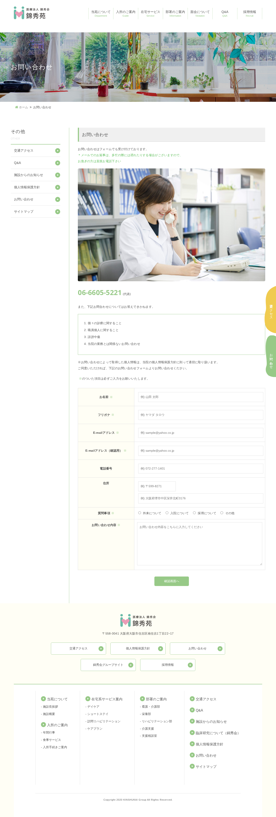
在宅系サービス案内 (106, 699)
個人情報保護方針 (27, 187)
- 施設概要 (48, 714)
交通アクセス (23, 150)
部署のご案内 (175, 13)
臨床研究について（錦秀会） (218, 733)
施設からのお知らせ (28, 175)
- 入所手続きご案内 (54, 747)
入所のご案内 (125, 13)
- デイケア (92, 706)
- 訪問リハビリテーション (103, 721)
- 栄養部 (145, 714)
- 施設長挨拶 (49, 706)
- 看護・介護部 (150, 706)
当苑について (101, 13)
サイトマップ (23, 211)
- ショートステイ (96, 714)
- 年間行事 (48, 732)
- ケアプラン (93, 728)
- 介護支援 (147, 728)
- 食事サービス (51, 740)
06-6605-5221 (100, 292)
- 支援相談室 (148, 735)
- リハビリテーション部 (156, 721)
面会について (200, 13)
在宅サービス (150, 13)
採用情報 (249, 13)
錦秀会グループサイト (108, 664)
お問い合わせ (23, 199)
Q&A (224, 13)
